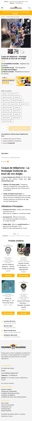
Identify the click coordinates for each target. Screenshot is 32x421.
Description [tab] (4, 153)
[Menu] (3, 8)
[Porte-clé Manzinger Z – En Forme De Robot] (8, 286)
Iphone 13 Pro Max (17, 100)
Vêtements (27, 261)
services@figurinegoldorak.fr (9, 373)
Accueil (3, 16)
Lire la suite (8, 275)
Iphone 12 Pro (14, 93)
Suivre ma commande (7, 405)
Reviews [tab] (4, 161)
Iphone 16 (17, 114)
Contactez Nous (6, 409)
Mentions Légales (6, 389)
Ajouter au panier (19, 128)
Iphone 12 (5, 93)
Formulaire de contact (7, 368)
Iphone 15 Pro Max (7, 114)
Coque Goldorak (25, 235)
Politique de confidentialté (9, 391)
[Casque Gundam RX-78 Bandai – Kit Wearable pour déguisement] (23, 250)
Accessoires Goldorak (15, 235)
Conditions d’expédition (8, 395)
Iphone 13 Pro (6, 100)
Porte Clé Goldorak (9, 296)
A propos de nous (6, 407)
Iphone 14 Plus (14, 104)
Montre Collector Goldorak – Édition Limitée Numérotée (8, 267)
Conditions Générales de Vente (10, 393)
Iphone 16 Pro (16, 117)
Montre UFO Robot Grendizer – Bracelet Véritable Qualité (23, 304)
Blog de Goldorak (6, 410)
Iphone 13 (17, 97)
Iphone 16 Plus (6, 117)
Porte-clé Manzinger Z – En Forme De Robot (8, 301)
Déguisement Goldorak (22, 261)
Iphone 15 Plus (6, 110)
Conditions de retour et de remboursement (13, 397)
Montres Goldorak (9, 262)
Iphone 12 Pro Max (7, 97)
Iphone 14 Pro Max (7, 107)
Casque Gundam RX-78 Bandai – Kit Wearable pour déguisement (23, 266)
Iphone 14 (5, 104)
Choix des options (8, 313)
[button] (28, 21)
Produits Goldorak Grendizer (13, 16)
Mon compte (5, 403)
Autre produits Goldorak (8, 258)
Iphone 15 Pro (16, 110)
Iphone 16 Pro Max (7, 121)
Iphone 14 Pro (24, 104)
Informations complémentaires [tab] (10, 157)
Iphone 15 (17, 107)
